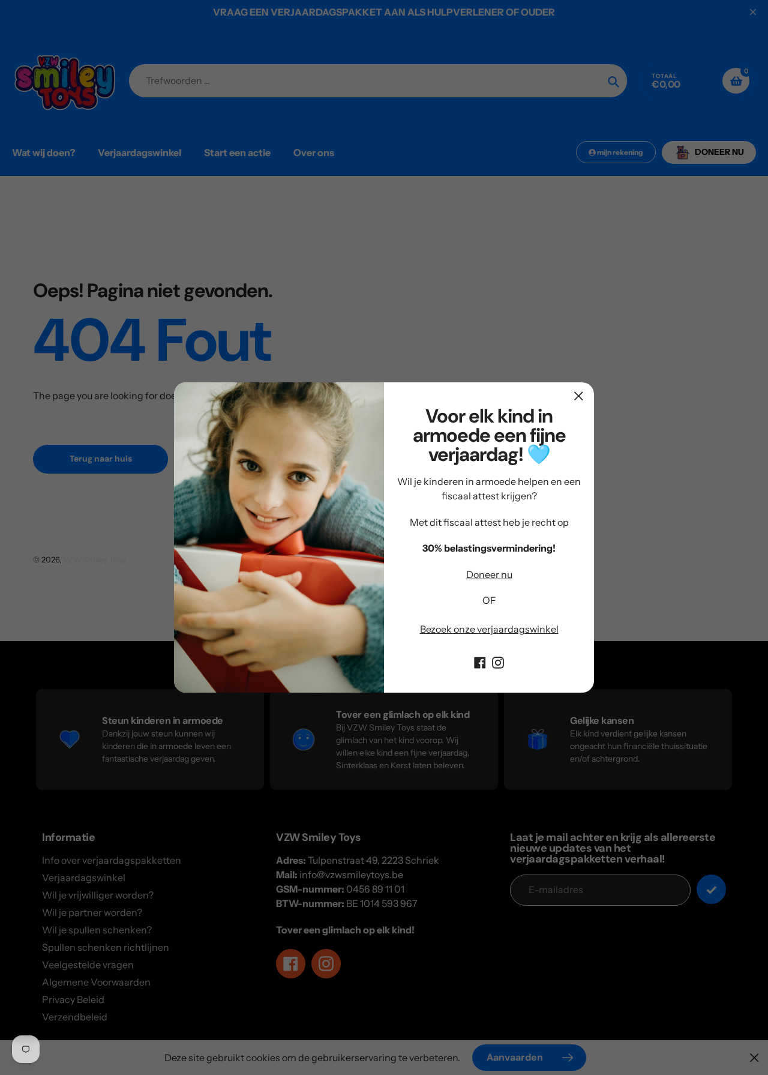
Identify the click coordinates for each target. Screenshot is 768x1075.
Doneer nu (489, 574)
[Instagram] (498, 661)
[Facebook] (480, 661)
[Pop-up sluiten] (578, 395)
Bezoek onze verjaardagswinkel (489, 629)
